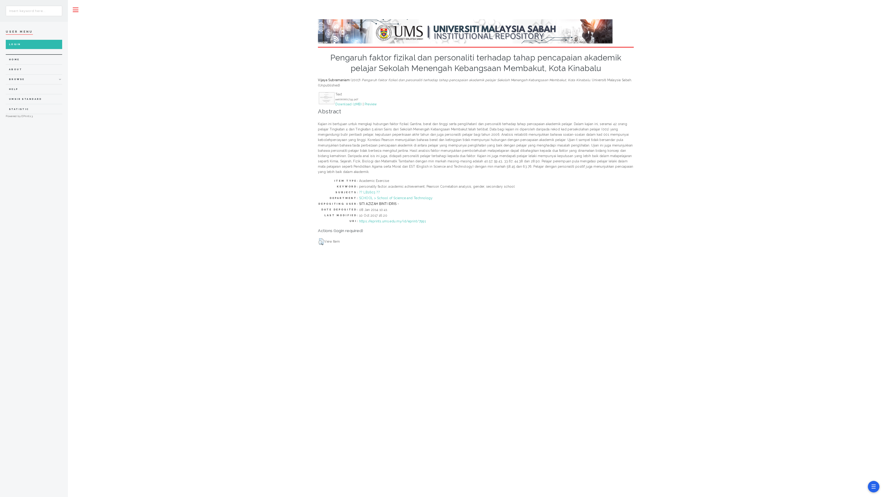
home (14, 59)
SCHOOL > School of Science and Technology (396, 198)
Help (13, 89)
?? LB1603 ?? (369, 192)
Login (15, 44)
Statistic (19, 109)
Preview (371, 104)
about (15, 69)
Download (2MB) (348, 104)
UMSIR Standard (25, 99)
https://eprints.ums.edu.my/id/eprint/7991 (392, 221)
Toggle (76, 10)
